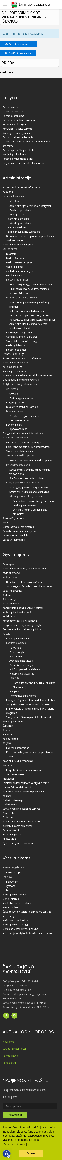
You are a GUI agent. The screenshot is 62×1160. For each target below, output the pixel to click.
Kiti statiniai (15, 656)
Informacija (9, 916)
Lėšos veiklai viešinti (14, 539)
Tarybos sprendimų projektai (19, 120)
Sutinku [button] (31, 1153)
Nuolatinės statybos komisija (22, 406)
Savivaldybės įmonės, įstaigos (22, 341)
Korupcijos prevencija (15, 371)
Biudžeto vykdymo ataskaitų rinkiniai (29, 315)
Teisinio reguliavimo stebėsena (23, 231)
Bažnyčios (15, 647)
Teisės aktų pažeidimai (19, 223)
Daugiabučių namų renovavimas (21, 379)
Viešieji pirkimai (14, 266)
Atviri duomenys (11, 572)
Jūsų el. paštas (11, 1097)
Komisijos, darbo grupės (16, 133)
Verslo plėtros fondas (14, 894)
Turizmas (8, 817)
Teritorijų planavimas (21, 398)
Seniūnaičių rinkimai (13, 518)
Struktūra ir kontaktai (14, 1048)
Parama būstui (11, 830)
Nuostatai (11, 253)
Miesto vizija (10, 838)
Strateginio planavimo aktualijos (24, 442)
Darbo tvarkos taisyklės (19, 262)
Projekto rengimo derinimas (25, 416)
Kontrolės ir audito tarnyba (17, 128)
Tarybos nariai (10, 107)
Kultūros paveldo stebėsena (24, 669)
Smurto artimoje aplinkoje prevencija (23, 791)
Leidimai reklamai (19, 420)
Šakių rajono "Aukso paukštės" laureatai (28, 717)
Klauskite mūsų (11, 603)
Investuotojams (15, 872)
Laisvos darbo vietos (17, 748)
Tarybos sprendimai (14, 115)
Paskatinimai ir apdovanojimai (19, 531)
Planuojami (12, 881)
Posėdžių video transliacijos (18, 158)
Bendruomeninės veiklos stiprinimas (23, 629)
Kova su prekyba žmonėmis (18, 760)
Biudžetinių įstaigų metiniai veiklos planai (32, 284)
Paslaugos (8, 564)
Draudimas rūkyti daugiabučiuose (24, 582)
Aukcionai (8, 191)
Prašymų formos (15, 402)
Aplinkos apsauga (12, 366)
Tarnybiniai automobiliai (16, 535)
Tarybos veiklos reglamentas (19, 137)
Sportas (7, 730)
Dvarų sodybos (18, 652)
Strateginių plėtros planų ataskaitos (29, 487)
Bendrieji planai (14, 275)
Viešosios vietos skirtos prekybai (21, 928)
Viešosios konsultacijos (15, 920)
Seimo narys (9, 599)
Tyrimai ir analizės (16, 227)
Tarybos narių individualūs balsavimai (23, 163)
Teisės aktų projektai (17, 218)
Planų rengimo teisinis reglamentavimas (28, 446)
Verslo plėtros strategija (16, 924)
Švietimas (8, 725)
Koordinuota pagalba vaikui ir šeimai (23, 607)
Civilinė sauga (10, 804)
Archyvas (8, 595)
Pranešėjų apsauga (13, 354)
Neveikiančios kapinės (21, 673)
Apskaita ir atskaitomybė (19, 271)
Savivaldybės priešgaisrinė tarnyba (21, 808)
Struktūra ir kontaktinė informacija (21, 187)
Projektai (8, 522)
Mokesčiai (8, 778)
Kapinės (7, 795)
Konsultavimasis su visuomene (20, 620)
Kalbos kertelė (10, 738)
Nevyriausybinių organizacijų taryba (22, 625)
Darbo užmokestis (16, 258)
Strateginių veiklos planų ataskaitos (29, 491)
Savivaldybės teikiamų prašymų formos (24, 568)
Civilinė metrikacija (13, 800)
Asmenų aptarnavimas (15, 721)
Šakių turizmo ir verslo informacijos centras (27, 911)
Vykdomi (11, 886)
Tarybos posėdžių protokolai (19, 150)
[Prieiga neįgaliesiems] (6, 1153)
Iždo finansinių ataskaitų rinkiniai (27, 311)
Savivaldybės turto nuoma (17, 362)
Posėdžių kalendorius (14, 154)
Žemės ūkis (9, 813)
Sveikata (7, 734)
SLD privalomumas (16, 429)
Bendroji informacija (17, 638)
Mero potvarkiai (18, 214)
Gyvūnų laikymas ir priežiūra (18, 843)
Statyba (13, 394)
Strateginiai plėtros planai (20, 451)
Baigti (9, 890)
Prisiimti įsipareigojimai (19, 332)
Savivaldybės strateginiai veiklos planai (30, 460)
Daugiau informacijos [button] (17, 1144)
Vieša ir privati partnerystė (17, 612)
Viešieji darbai (10, 907)
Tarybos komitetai (13, 111)
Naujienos (15, 691)
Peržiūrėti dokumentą (19, 53)
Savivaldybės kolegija (14, 124)
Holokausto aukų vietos (22, 695)
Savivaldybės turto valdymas (18, 244)
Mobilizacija (9, 616)
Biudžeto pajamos (16, 349)
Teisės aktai (9, 1062)
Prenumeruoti (15, 1114)
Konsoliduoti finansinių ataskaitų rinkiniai (32, 319)
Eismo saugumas (12, 834)
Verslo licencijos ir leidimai (17, 903)
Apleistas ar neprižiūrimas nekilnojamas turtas (28, 375)
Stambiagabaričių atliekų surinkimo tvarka (29, 586)
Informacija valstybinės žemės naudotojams (27, 933)
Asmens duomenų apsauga (21, 336)
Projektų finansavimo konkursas (24, 770)
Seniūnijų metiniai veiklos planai (27, 478)
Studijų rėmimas (15, 774)
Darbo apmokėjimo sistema (18, 526)
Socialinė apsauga (13, 590)
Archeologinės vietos (21, 660)
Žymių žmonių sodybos (22, 665)
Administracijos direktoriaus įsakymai (30, 206)
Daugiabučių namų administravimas (23, 433)
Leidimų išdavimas (16, 345)
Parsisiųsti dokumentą (20, 44)
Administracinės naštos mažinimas (22, 358)
